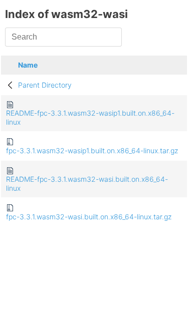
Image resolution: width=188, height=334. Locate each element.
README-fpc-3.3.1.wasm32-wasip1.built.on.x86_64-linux (90, 117)
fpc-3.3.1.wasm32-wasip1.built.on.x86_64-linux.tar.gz (92, 150)
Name (28, 65)
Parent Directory (45, 85)
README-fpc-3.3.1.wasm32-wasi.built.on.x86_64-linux (87, 183)
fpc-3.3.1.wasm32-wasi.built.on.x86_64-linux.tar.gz (88, 216)
